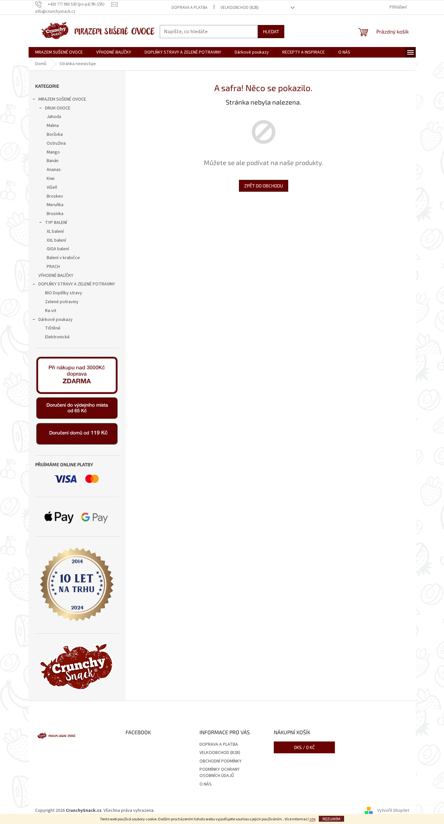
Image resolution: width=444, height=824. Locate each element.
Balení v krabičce (63, 257)
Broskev (55, 196)
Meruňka (55, 205)
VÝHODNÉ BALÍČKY (55, 275)
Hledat (271, 31)
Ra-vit (50, 310)
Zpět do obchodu (263, 185)
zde (312, 819)
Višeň (52, 187)
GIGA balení (58, 249)
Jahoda (54, 116)
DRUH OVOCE (57, 108)
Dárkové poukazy (55, 319)
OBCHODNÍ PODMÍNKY (220, 761)
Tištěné (52, 328)
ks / (304, 747)
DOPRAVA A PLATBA (189, 8)
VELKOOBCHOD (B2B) (240, 8)
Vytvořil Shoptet (393, 810)
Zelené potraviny (62, 302)
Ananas (54, 169)
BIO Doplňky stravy (63, 293)
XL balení (55, 231)
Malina (53, 125)
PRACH (53, 266)
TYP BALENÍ (56, 222)
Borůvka (55, 134)
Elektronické (57, 337)
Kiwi (51, 178)
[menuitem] (59, 52)
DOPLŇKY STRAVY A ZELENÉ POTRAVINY (76, 284)
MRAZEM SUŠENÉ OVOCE (62, 99)
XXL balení (56, 240)
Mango (53, 152)
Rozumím (331, 818)
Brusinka (55, 213)
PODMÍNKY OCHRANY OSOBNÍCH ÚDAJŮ (219, 772)
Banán (52, 161)
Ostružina (56, 143)
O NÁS (205, 784)
